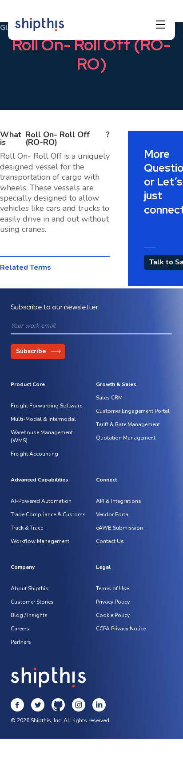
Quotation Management (125, 437)
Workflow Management (40, 541)
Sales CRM (109, 397)
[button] (160, 24)
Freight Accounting (34, 453)
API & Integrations (118, 501)
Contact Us (110, 541)
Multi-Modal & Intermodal (43, 419)
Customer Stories (32, 601)
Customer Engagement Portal (133, 411)
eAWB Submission (119, 527)
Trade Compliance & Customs (48, 514)
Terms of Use (112, 588)
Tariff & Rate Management (128, 424)
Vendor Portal (113, 514)
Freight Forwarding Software (46, 405)
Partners (21, 642)
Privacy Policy (113, 601)
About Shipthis (29, 588)
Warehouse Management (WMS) (42, 436)
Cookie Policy (113, 615)
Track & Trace (27, 527)
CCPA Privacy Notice (121, 628)
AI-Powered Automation (41, 501)
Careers (20, 628)
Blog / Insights (29, 615)
